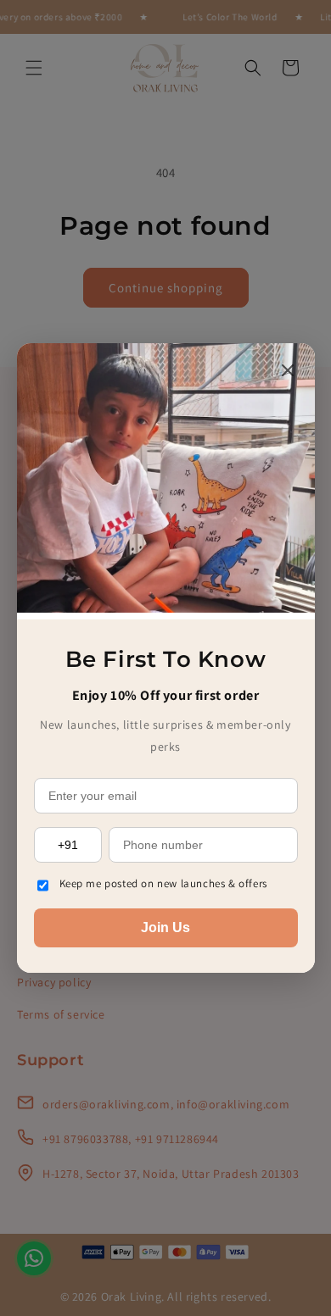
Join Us (165, 927)
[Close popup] (287, 371)
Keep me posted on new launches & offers (163, 883)
